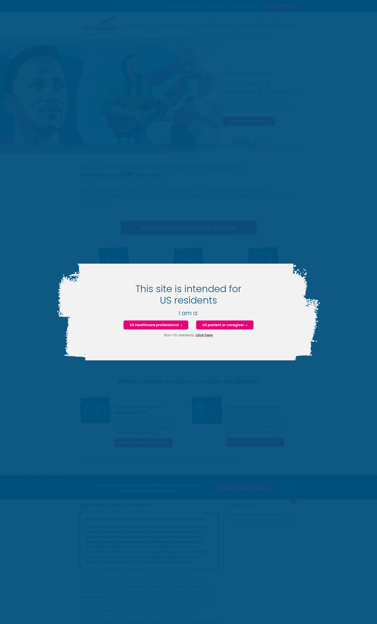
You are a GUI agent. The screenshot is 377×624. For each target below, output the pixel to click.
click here (204, 335)
